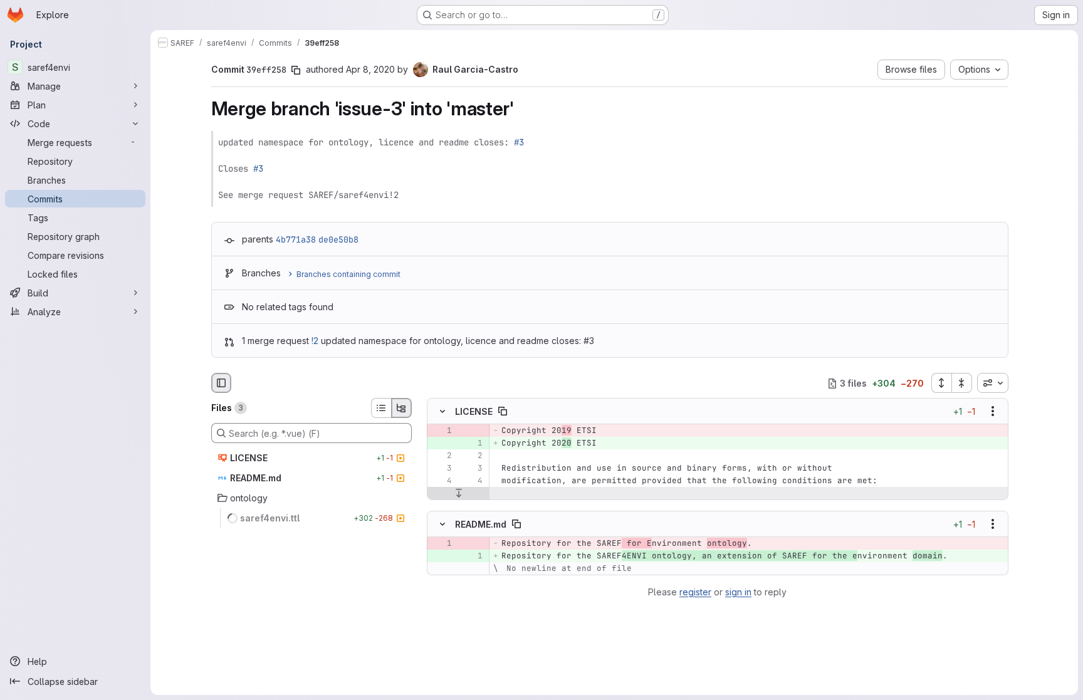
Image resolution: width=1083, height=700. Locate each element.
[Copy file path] (502, 411)
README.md (480, 523)
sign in (738, 592)
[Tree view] (402, 408)
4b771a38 (296, 239)
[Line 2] (441, 456)
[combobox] (992, 383)
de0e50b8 (338, 239)
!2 (314, 340)
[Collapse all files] (962, 383)
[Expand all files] (941, 383)
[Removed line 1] (441, 431)
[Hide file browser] (221, 383)
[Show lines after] (458, 494)
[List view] (381, 408)
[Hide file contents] (442, 411)
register (695, 592)
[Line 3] (441, 468)
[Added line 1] (472, 443)
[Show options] (992, 411)
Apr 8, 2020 (370, 69)
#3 (519, 142)
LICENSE (474, 411)
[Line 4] (441, 481)
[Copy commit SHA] (295, 70)
